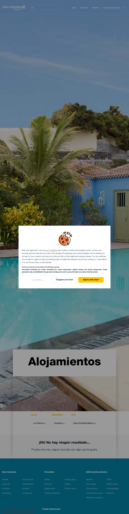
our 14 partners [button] (51, 250)
